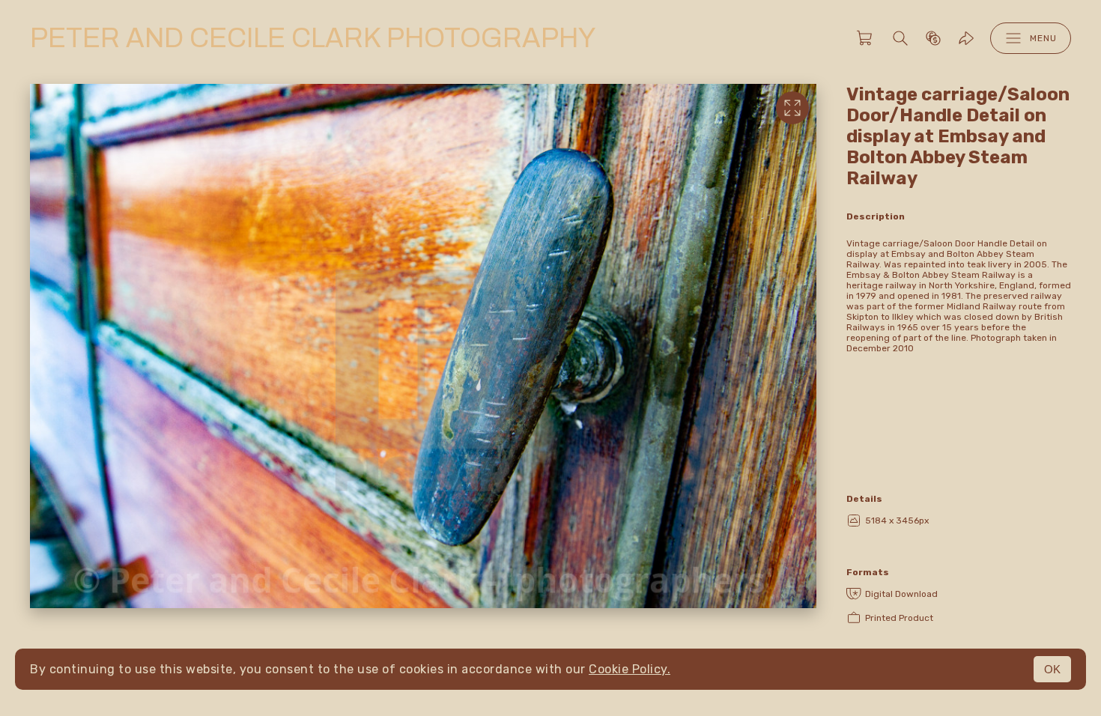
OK (1052, 669)
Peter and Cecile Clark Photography (312, 38)
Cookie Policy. (629, 669)
